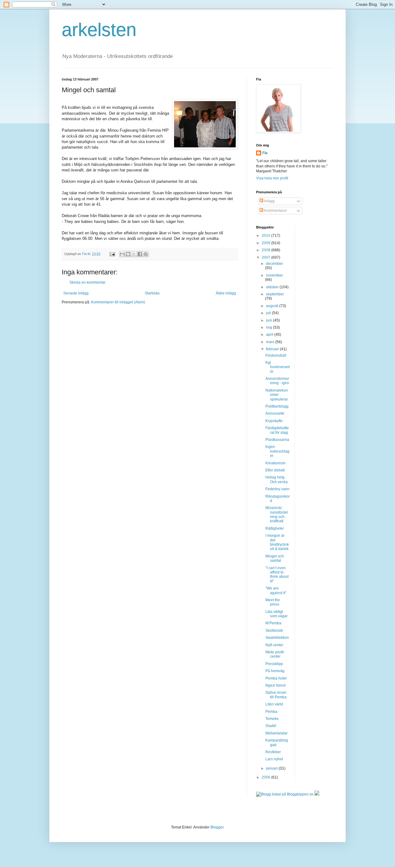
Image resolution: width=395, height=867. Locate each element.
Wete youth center (274, 654)
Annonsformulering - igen (277, 380)
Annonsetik (274, 413)
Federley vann (277, 489)
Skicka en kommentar (87, 282)
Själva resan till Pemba (276, 694)
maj (269, 327)
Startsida (152, 293)
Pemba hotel (276, 678)
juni (269, 320)
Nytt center (274, 645)
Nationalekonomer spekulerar (276, 394)
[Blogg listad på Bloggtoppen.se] (285, 794)
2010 (266, 235)
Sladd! (270, 726)
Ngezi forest (275, 685)
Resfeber (273, 752)
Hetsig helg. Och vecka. (277, 479)
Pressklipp (274, 664)
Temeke (272, 719)
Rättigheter (274, 528)
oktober (273, 287)
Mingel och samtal (274, 558)
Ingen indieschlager (277, 451)
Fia (265, 153)
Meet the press (272, 602)
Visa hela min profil (272, 178)
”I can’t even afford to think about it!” (277, 574)
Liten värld (274, 704)
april (270, 334)
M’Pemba (273, 623)
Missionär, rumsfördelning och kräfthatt (276, 514)
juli (269, 313)
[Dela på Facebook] (140, 254)
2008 (266, 250)
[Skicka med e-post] (122, 254)
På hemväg (275, 671)
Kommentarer (275, 210)
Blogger (216, 827)
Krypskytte (274, 421)
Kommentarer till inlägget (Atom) (118, 302)
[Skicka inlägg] (112, 254)
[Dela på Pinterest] (146, 254)
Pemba (271, 711)
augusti (272, 306)
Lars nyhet (274, 759)
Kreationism (275, 463)
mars (270, 342)
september (275, 294)
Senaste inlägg (76, 293)
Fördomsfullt (275, 355)
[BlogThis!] (128, 254)
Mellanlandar (276, 733)
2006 (266, 777)
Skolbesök (274, 630)
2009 (266, 243)
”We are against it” (275, 590)
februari (273, 349)
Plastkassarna (277, 440)
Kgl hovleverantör (277, 367)
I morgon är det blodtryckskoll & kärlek (277, 542)
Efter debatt (275, 470)
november (274, 275)
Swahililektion (277, 637)
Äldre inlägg (226, 293)
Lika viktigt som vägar (276, 614)
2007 (266, 257)
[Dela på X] (134, 254)
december (274, 263)
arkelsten (99, 29)
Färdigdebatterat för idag (277, 430)
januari (272, 768)
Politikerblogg (277, 406)
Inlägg (269, 201)
